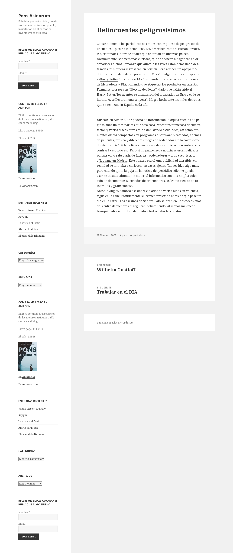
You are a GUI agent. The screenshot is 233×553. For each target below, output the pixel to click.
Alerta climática (28, 229)
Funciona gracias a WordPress (115, 322)
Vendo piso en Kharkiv (32, 210)
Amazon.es (28, 178)
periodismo (139, 235)
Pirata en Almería (112, 120)
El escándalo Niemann (31, 235)
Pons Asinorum (34, 16)
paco (124, 235)
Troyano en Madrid (113, 160)
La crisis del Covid (29, 223)
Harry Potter (109, 79)
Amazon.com (30, 186)
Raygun (23, 216)
